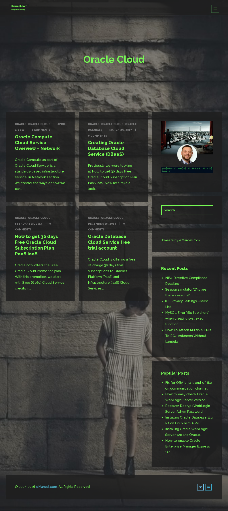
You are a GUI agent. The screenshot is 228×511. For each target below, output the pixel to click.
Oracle (20, 124)
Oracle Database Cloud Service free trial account (109, 242)
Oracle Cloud (39, 124)
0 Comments (41, 129)
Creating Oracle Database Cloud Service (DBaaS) (106, 148)
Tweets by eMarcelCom (180, 240)
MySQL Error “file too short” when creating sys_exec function (187, 318)
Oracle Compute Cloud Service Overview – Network (37, 142)
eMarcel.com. (47, 487)
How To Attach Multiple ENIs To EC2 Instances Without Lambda (188, 336)
